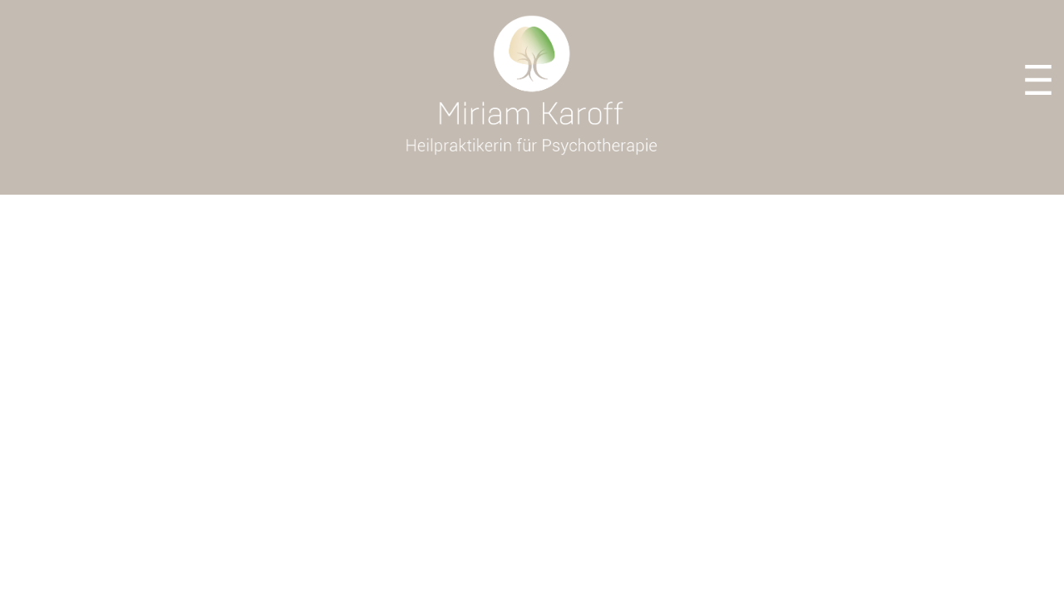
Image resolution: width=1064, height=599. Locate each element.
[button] (1038, 82)
